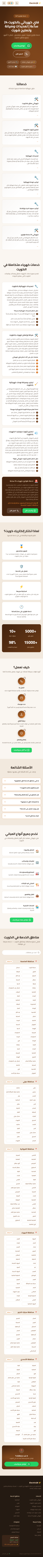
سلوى (34, 1092)
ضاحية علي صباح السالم (14, 1377)
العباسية (18, 1159)
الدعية (18, 984)
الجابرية (18, 1108)
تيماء (34, 1247)
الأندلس (34, 1155)
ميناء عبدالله (33, 1390)
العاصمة (17, 1500)
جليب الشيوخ (16, 1216)
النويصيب (17, 1434)
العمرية (18, 1155)
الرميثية (34, 1112)
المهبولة (33, 1386)
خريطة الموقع (16, 1532)
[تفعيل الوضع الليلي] (17, 3)
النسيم (18, 1247)
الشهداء (18, 1120)
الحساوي (33, 1167)
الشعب (34, 1096)
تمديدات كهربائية (36, 1506)
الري (19, 1041)
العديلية (18, 1016)
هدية (34, 1394)
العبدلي (34, 1300)
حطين (18, 1104)
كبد (35, 1267)
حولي (34, 1088)
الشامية (34, 992)
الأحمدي (17, 1394)
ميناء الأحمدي (16, 1426)
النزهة (34, 1000)
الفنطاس (33, 1382)
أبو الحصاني (33, 1351)
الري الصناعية (32, 1224)
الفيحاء (34, 996)
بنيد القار (18, 976)
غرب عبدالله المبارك (15, 1204)
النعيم (18, 1239)
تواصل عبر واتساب (20, 1464)
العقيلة (34, 1365)
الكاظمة (34, 1255)
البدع (35, 1104)
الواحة (18, 1243)
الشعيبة (18, 1422)
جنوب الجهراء (16, 1291)
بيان (19, 1096)
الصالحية (18, 1000)
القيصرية (17, 1251)
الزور (35, 1374)
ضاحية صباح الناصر (15, 1188)
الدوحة (18, 1020)
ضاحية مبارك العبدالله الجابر (13, 1092)
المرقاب (18, 992)
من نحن (39, 1529)
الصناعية (34, 1410)
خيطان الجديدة (16, 1167)
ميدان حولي (17, 1116)
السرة (18, 1008)
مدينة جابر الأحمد (15, 1073)
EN (10, 3)
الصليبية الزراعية (32, 1296)
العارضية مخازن (16, 1208)
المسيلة (18, 1322)
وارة (35, 1426)
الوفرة (18, 1369)
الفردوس (33, 1163)
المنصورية (33, 1004)
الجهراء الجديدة (16, 1271)
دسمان (18, 967)
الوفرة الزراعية (32, 1377)
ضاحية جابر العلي (15, 1386)
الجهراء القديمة (16, 1263)
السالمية (18, 1100)
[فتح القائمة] (4, 3)
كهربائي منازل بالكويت (35, 1500)
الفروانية (18, 1200)
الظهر (18, 1414)
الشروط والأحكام (15, 1529)
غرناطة (34, 988)
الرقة (18, 1365)
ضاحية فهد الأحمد (15, 1398)
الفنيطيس (33, 1330)
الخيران (18, 1374)
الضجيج (18, 1184)
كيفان (34, 1016)
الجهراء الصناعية (32, 1304)
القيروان (34, 1024)
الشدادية (34, 1171)
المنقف (34, 1406)
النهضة (34, 1028)
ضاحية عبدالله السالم (31, 1061)
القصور (18, 1318)
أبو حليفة (33, 1418)
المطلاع (18, 1255)
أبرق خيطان (17, 1163)
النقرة (18, 1112)
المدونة (39, 1532)
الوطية (18, 971)
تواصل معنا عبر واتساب (20, 919)
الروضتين (33, 1275)
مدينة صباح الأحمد (15, 1410)
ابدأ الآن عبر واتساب (20, 750)
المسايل (34, 1326)
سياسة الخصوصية (14, 1525)
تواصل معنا (38, 1535)
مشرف (18, 1088)
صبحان (34, 1339)
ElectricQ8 (35, 3)
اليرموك (34, 1032)
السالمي (33, 1291)
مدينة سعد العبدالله (31, 1283)
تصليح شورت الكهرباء (35, 1503)
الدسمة (18, 980)
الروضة (34, 1008)
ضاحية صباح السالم (15, 1343)
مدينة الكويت (32, 967)
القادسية (33, 1012)
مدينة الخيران (32, 1414)
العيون (34, 1251)
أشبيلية (18, 1196)
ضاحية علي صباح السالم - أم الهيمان (29, 1434)
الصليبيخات (17, 1032)
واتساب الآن (29, 510)
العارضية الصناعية (31, 1220)
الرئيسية (39, 1525)
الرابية (18, 1171)
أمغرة (18, 1267)
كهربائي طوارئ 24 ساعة (34, 1516)
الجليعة (18, 1430)
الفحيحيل (17, 1402)
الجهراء (34, 1239)
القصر (34, 1243)
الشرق (34, 971)
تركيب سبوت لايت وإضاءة (34, 1512)
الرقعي (18, 1179)
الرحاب (18, 1175)
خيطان (34, 980)
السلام (34, 1108)
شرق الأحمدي (32, 1402)
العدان (34, 1318)
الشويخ (34, 1057)
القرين (34, 1322)
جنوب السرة (33, 1100)
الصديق (34, 1120)
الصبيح (34, 1216)
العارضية (34, 1159)
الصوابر (34, 976)
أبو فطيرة (17, 1326)
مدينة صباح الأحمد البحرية (29, 1438)
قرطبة (34, 984)
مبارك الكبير (17, 1516)
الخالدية (34, 1020)
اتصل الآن (13, 510)
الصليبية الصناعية (16, 1275)
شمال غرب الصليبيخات (14, 988)
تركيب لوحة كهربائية (35, 1509)
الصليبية (34, 1259)
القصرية (18, 1287)
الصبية (18, 1283)
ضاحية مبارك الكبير (15, 1347)
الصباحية (34, 1369)
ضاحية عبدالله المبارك (30, 1184)
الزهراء (34, 1116)
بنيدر (35, 1422)
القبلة (18, 996)
